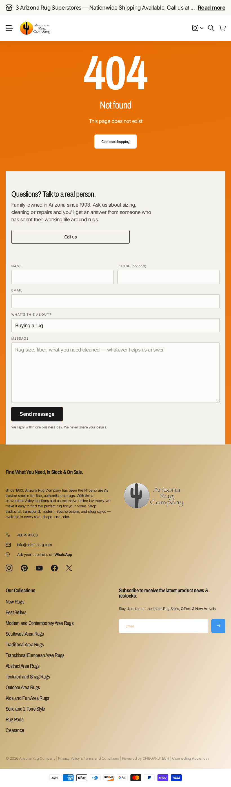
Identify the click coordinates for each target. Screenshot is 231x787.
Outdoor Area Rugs (23, 687)
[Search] (211, 28)
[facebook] (54, 568)
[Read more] (197, 28)
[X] (69, 568)
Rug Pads (14, 719)
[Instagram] (9, 568)
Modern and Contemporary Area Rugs (40, 623)
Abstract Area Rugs (22, 665)
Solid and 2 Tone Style (25, 708)
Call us (70, 237)
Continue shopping (115, 141)
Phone (131, 266)
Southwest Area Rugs (25, 633)
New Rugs (15, 601)
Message (20, 339)
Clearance (15, 730)
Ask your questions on (44, 554)
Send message (37, 414)
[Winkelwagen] (222, 28)
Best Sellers (16, 612)
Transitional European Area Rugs (35, 655)
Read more (211, 7)
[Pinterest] (24, 568)
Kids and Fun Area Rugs (27, 698)
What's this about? (31, 315)
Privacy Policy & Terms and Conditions (88, 758)
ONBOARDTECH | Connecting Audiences (176, 758)
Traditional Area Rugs (25, 644)
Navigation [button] (9, 28)
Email (17, 290)
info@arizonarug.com (34, 544)
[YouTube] (39, 568)
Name (16, 266)
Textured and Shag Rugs (28, 676)
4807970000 (27, 535)
